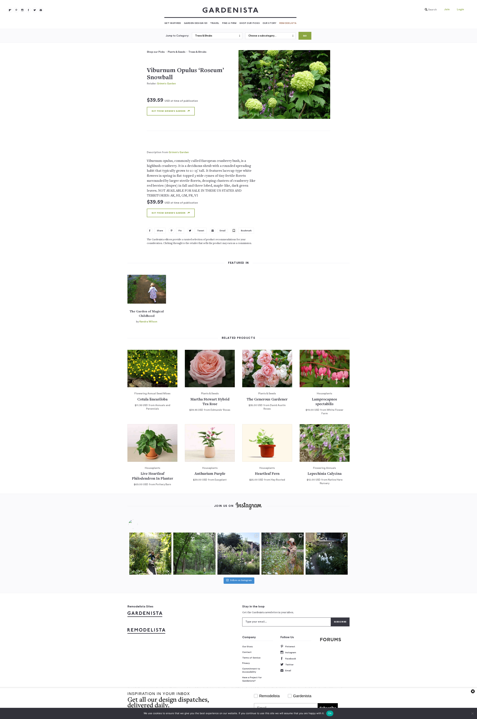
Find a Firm (229, 23)
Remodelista (287, 23)
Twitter (289, 664)
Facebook (290, 659)
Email (288, 670)
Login (460, 9)
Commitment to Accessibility (251, 670)
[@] (138, 524)
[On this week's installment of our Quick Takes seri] (282, 554)
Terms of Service (251, 658)
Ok (329, 713)
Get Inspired (172, 23)
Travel (214, 23)
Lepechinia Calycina (325, 474)
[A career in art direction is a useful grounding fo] (327, 554)
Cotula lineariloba (152, 400)
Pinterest (290, 646)
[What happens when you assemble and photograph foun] (194, 554)
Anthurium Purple (210, 474)
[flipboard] (10, 10)
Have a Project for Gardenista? (252, 679)
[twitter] (34, 10)
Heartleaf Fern (267, 474)
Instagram (290, 652)
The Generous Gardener (267, 400)
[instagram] (22, 10)
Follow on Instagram (241, 580)
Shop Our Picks (249, 23)
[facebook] (28, 10)
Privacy (246, 663)
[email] (40, 10)
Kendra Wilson (148, 321)
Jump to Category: (177, 35)
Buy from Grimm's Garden (169, 111)
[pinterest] (16, 10)
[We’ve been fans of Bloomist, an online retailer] (150, 554)
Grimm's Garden (166, 83)
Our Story (270, 23)
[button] (430, 10)
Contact (247, 652)
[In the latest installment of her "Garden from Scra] (238, 554)
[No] (472, 713)
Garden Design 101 (195, 23)
